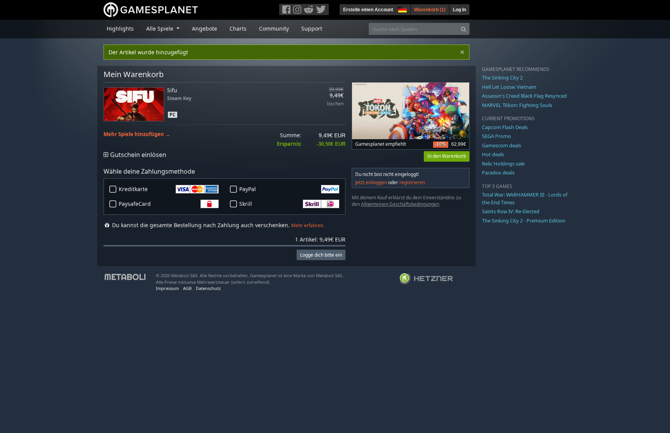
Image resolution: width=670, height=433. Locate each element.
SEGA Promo (496, 136)
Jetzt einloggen (371, 182)
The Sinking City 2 (502, 77)
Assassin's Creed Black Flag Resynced (524, 95)
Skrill (245, 203)
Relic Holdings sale (503, 163)
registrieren (412, 182)
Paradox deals (498, 172)
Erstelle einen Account (368, 9)
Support (311, 28)
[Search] (464, 29)
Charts (238, 28)
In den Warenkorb (446, 156)
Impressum (167, 288)
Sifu (172, 90)
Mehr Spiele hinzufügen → (137, 134)
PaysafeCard (135, 203)
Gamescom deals (501, 145)
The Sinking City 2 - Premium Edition (523, 220)
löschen (335, 104)
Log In (459, 9)
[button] (402, 8)
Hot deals (493, 154)
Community (274, 28)
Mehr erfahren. (307, 225)
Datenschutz (208, 288)
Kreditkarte (133, 189)
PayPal (247, 189)
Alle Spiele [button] (160, 28)
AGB (187, 288)
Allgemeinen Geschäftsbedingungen (400, 204)
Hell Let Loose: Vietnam (509, 86)
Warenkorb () (430, 9)
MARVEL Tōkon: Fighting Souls (517, 105)
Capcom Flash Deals (505, 127)
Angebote (204, 28)
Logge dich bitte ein (321, 255)
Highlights (120, 28)
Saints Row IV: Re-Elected (510, 211)
